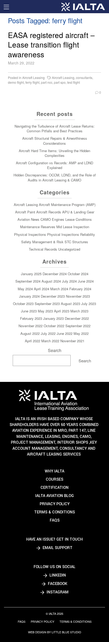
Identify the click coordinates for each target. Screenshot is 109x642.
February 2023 (31, 318)
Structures (80, 241)
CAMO (45, 219)
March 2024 (59, 288)
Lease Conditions (78, 219)
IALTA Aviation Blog (54, 496)
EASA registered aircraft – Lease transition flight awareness (51, 44)
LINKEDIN (57, 575)
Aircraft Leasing (33, 77)
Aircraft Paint (25, 211)
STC (68, 241)
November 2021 (72, 340)
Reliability (87, 234)
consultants (84, 77)
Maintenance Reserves (37, 226)
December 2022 (77, 318)
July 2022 (48, 333)
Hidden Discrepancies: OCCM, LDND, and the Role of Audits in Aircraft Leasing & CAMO (54, 177)
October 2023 (23, 303)
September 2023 (47, 303)
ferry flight (32, 82)
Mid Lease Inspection (72, 226)
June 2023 (29, 310)
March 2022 (50, 340)
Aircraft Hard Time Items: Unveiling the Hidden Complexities (54, 153)
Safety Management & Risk (42, 241)
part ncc (46, 82)
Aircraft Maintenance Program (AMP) (67, 204)
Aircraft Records (48, 211)
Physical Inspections (30, 234)
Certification (54, 487)
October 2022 (54, 325)
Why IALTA (54, 471)
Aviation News (28, 219)
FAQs (55, 520)
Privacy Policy (55, 504)
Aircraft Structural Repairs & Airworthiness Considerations (54, 141)
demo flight (16, 82)
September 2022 (77, 325)
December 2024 (55, 273)
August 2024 (51, 281)
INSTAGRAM (57, 592)
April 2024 (41, 288)
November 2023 (78, 296)
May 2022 (81, 333)
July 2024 (69, 281)
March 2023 (79, 310)
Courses (54, 479)
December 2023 (53, 296)
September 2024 (27, 281)
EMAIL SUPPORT (57, 548)
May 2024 (25, 288)
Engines (58, 219)
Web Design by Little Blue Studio (54, 632)
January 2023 (53, 318)
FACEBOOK (57, 584)
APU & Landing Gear (78, 211)
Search (54, 350)
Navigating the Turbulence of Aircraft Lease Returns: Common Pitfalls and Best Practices (55, 128)
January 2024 (29, 296)
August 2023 (70, 303)
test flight (73, 82)
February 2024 (80, 288)
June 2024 (86, 281)
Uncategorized (69, 249)
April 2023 (61, 310)
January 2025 (31, 273)
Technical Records (43, 249)
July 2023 (88, 303)
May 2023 (45, 310)
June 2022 (64, 333)
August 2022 (30, 333)
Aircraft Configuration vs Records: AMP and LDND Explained (54, 165)
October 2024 (78, 273)
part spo (60, 82)
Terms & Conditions (54, 512)
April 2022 (32, 340)
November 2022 (31, 325)
